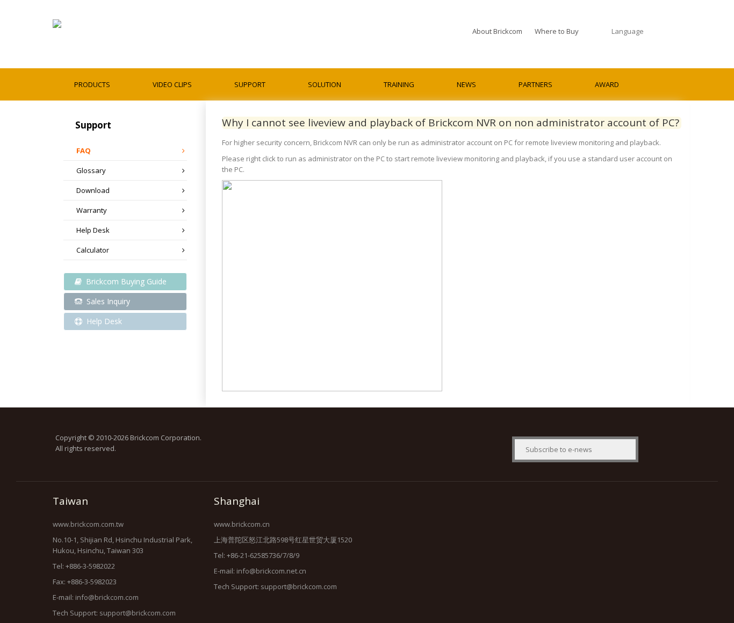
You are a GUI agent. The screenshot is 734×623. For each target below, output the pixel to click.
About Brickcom (497, 31)
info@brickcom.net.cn (271, 571)
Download (93, 190)
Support (249, 84)
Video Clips (172, 84)
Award (607, 84)
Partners (535, 84)
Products (92, 84)
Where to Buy (557, 31)
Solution (324, 84)
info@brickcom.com (107, 597)
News (466, 84)
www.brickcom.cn (242, 524)
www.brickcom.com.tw (88, 524)
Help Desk (93, 230)
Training (399, 84)
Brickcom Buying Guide (125, 281)
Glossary (91, 170)
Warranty (91, 210)
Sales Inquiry (107, 301)
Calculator (92, 250)
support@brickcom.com (137, 613)
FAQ (83, 150)
